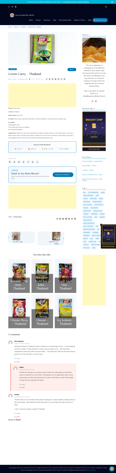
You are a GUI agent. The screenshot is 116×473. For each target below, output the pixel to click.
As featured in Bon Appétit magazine (76, 2)
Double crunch (97, 201)
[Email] (19, 161)
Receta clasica (96, 235)
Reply (18, 362)
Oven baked (86, 232)
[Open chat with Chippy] (111, 468)
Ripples (85, 238)
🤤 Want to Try (48, 149)
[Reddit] (32, 161)
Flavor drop (94, 208)
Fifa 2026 (85, 208)
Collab (85, 198)
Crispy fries (93, 198)
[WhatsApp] (37, 161)
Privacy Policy (91, 470)
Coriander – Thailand (88, 170)
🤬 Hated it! (33, 149)
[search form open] (106, 7)
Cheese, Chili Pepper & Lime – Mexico (92, 174)
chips (97, 195)
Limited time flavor (88, 223)
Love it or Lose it (88, 226)
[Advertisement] (42, 95)
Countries (47, 20)
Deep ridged (86, 201)
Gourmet (86, 214)
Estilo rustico (99, 204)
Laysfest (102, 217)
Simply (97, 238)
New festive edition (89, 229)
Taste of (85, 244)
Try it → (71, 69)
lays (96, 217)
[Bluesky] (14, 161)
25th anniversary (93, 192)
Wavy (93, 248)
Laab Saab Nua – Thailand (65, 284)
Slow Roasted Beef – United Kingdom (92, 161)
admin (9, 79)
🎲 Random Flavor (100, 20)
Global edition (97, 211)
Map (54, 20)
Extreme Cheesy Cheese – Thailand (42, 318)
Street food (92, 241)
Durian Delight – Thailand (89, 165)
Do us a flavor (87, 204)
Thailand (13, 69)
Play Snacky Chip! (65, 20)
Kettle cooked (87, 217)
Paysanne (95, 232)
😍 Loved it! (19, 149)
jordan (102, 214)
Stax (84, 241)
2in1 (84, 192)
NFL (98, 229)
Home (31, 20)
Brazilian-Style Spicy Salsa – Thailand (42, 283)
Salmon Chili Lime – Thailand (19, 284)
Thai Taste (18, 217)
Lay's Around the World (24, 15)
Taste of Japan (95, 244)
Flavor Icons (87, 211)
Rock (91, 238)
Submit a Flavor (79, 20)
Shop (89, 20)
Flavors (38, 20)
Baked (103, 192)
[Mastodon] (23, 161)
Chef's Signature (88, 195)
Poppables (86, 235)
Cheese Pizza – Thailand (19, 322)
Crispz (101, 198)
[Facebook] (10, 161)
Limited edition (87, 220)
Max (97, 226)
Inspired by (94, 214)
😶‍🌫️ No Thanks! (64, 149)
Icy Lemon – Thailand (65, 322)
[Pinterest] (28, 161)
